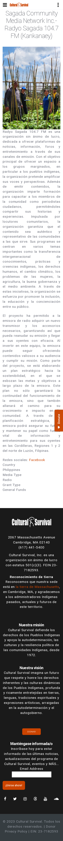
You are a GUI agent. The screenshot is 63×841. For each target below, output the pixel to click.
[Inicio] (19, 5)
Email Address (31, 769)
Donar (31, 731)
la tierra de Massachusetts (37, 587)
